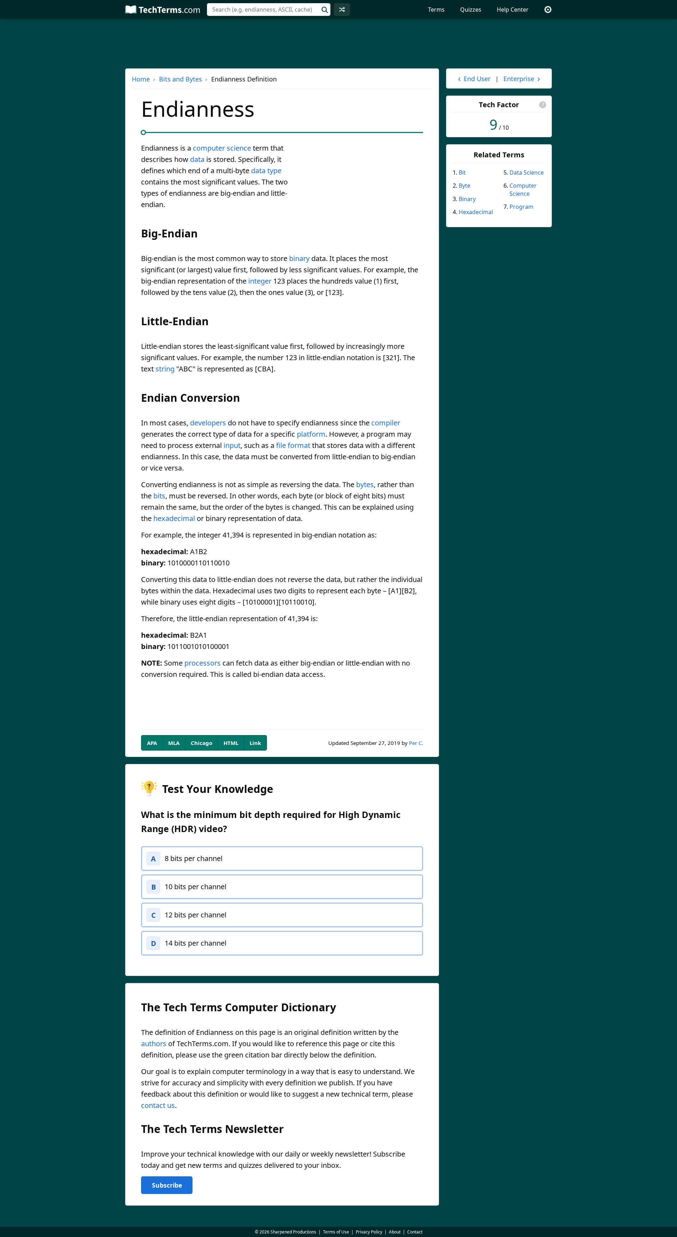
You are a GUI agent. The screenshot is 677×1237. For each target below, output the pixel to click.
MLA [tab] (173, 742)
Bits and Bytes (180, 79)
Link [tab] (255, 742)
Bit (462, 172)
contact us (158, 1105)
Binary (467, 199)
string (165, 369)
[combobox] (268, 9)
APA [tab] (152, 742)
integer (260, 281)
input (232, 445)
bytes (365, 484)
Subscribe (167, 1185)
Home (141, 79)
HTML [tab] (231, 742)
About (395, 1232)
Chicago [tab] (201, 742)
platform (311, 434)
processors (202, 663)
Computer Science (523, 189)
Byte (464, 185)
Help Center (513, 9)
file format (293, 445)
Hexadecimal (476, 212)
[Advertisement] (364, 194)
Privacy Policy (369, 1232)
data (197, 159)
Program (521, 207)
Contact (414, 1232)
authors (153, 1043)
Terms (436, 9)
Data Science (527, 172)
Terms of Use (336, 1232)
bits (159, 496)
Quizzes (470, 9)
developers (208, 423)
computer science (222, 148)
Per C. (416, 742)
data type (266, 170)
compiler (385, 423)
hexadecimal (174, 518)
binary (299, 258)
